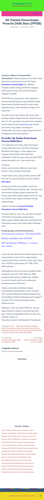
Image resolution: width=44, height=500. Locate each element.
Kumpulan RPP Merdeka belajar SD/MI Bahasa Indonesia (18, 466)
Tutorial (12, 326)
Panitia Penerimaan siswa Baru (11, 328)
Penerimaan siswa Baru (9, 330)
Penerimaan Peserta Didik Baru (30, 328)
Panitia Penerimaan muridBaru (29, 326)
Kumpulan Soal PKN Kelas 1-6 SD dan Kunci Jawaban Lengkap (19, 433)
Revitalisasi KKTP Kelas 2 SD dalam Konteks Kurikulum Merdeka (20, 448)
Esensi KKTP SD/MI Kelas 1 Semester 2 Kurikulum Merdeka (18, 445)
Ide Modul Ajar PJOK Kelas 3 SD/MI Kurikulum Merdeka (17, 451)
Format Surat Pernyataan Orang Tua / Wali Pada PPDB (11, 340)
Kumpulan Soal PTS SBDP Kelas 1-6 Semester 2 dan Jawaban (19, 439)
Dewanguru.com (22, 3)
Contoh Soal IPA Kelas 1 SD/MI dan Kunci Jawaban (33, 340)
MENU (39, 13)
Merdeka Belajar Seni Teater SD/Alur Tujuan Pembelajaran (18, 472)
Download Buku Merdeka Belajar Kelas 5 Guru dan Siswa (18, 463)
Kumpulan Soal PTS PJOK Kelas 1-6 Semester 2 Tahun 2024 (19, 436)
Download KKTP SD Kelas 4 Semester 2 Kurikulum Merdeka (18, 442)
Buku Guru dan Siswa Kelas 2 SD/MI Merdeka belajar (16, 457)
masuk (10, 351)
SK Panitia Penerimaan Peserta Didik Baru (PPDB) (17, 332)
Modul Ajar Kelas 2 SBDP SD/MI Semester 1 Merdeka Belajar (19, 454)
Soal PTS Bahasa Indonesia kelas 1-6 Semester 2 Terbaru (18, 430)
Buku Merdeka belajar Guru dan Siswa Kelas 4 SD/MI (16, 460)
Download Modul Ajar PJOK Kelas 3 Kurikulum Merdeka (17, 469)
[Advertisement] (22, 388)
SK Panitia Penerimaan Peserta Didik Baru (29, 330)
